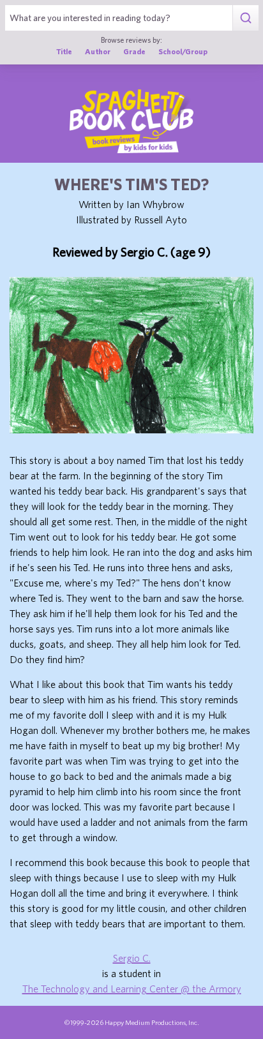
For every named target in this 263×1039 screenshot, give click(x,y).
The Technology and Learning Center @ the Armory (131, 988)
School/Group (182, 51)
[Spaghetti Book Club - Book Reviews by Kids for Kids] (131, 121)
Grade (134, 51)
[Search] (245, 18)
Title (64, 51)
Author (97, 51)
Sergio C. (132, 958)
